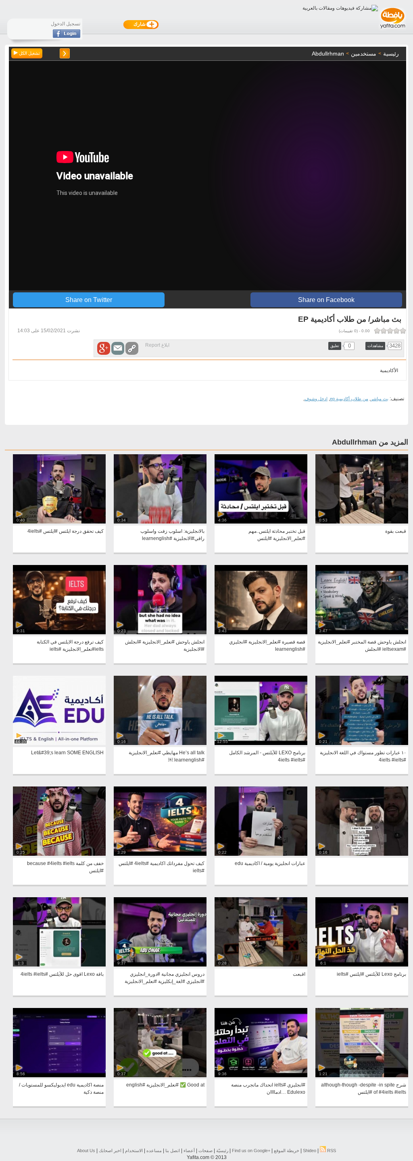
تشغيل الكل (29, 53)
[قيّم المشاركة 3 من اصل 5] (390, 330)
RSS (331, 1150)
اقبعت (299, 974)
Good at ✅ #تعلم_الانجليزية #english (165, 1085)
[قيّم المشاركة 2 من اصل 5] (396, 330)
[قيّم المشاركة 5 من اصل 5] (377, 330)
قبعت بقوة (395, 531)
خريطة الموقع (286, 1150)
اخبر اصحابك (110, 1150)
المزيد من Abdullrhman (370, 442)
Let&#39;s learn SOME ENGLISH (67, 752)
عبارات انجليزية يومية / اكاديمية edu (270, 863)
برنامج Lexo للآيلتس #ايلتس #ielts (371, 974)
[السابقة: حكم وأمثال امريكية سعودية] (65, 53)
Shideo (309, 1150)
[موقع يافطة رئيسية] (392, 29)
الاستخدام (134, 1150)
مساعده (154, 1150)
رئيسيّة (222, 1150)
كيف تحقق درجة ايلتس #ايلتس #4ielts (65, 531)
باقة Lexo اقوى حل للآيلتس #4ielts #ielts (62, 974)
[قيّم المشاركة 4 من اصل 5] (383, 330)
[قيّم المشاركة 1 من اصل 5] (403, 330)
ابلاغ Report (157, 345)
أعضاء (189, 1150)
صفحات (205, 1150)
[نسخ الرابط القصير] (131, 348)
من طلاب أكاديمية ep (349, 398)
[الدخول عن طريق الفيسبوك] (66, 36)
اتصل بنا (172, 1150)
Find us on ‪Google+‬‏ (251, 1150)
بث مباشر (379, 398)
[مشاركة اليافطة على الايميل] (117, 348)
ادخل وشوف (316, 398)
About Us (86, 1150)
